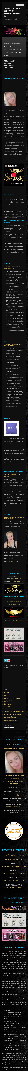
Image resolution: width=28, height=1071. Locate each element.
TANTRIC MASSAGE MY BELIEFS (11, 722)
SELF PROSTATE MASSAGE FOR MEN (12, 714)
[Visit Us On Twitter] (5, 661)
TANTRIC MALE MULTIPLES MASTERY (12, 43)
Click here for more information (16, 505)
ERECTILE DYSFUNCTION (9, 49)
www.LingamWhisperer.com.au (14, 866)
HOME (5, 38)
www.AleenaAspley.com (19, 581)
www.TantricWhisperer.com (14, 881)
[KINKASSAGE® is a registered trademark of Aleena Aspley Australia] (14, 588)
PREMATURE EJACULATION (10, 46)
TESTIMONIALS (20, 49)
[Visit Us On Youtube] (8, 661)
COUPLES (6, 40)
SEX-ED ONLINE (18, 52)
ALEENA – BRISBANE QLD (10, 551)
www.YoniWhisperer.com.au (14, 873)
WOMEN (21, 38)
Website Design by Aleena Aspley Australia (14, 620)
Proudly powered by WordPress (14, 732)
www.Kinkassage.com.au (13, 561)
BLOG (11, 52)
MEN (16, 38)
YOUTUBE (6, 52)
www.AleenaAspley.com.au (14, 807)
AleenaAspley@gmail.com (16, 795)
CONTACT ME (7, 55)
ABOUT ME (11, 38)
